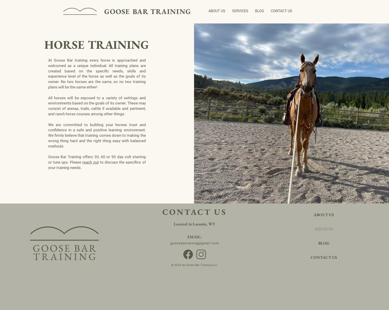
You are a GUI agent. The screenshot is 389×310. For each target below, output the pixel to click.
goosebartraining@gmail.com (194, 243)
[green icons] (201, 254)
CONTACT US (324, 257)
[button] (240, 11)
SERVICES (323, 228)
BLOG (323, 243)
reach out (90, 162)
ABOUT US (324, 214)
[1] (188, 254)
